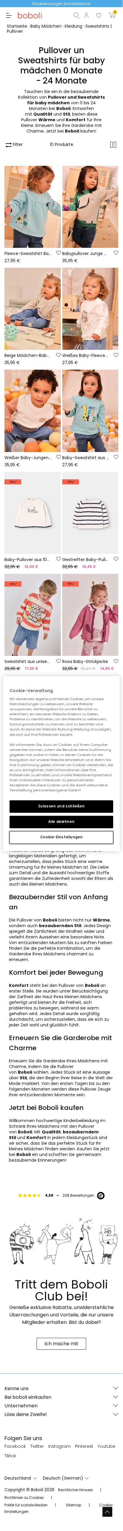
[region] (61, 763)
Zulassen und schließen (61, 806)
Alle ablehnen (61, 821)
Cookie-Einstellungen (61, 837)
